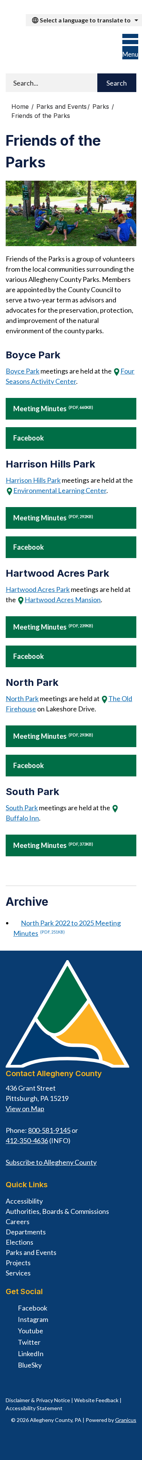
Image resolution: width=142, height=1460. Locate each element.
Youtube (30, 1330)
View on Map (25, 1108)
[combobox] (84, 20)
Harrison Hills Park (33, 480)
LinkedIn (31, 1353)
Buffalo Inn (22, 818)
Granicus (125, 1420)
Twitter (29, 1342)
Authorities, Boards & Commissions (57, 1211)
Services (18, 1273)
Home (20, 106)
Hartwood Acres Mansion (63, 599)
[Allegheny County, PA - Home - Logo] (54, 49)
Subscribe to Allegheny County (51, 1162)
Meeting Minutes (53, 408)
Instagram (33, 1319)
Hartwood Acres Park (38, 589)
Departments (26, 1232)
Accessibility (24, 1201)
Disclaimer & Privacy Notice (38, 1400)
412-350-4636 (27, 1140)
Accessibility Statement (34, 1408)
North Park (22, 698)
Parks (101, 106)
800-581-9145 (49, 1130)
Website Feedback (96, 1400)
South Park (22, 807)
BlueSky (30, 1365)
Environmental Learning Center (59, 490)
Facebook (28, 438)
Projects (18, 1262)
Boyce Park (22, 371)
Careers (18, 1221)
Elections (19, 1242)
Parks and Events (61, 106)
